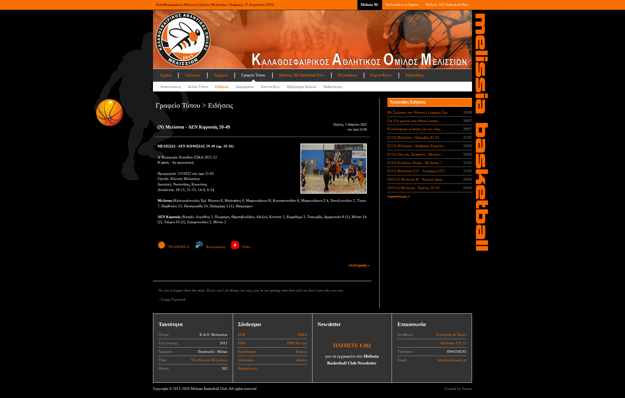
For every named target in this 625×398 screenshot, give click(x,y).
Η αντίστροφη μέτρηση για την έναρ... (415, 129)
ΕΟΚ (241, 334)
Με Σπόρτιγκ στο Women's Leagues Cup (417, 112)
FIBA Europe (297, 343)
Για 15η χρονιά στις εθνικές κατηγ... (414, 121)
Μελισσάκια (347, 75)
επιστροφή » (359, 265)
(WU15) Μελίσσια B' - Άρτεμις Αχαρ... (416, 179)
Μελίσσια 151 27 (453, 343)
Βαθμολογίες (333, 87)
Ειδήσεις (222, 87)
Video (246, 247)
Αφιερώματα (245, 87)
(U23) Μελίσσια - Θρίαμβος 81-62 (413, 137)
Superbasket (247, 351)
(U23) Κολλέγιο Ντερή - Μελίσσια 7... (416, 163)
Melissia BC (370, 5)
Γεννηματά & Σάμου (451, 334)
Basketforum (247, 368)
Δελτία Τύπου (198, 87)
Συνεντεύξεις (270, 87)
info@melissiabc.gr (452, 360)
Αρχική (165, 75)
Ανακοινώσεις (170, 87)
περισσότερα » (398, 196)
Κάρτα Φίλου (381, 75)
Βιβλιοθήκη (414, 75)
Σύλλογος (192, 75)
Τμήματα (221, 75)
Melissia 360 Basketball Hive (447, 5)
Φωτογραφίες (215, 247)
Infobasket (246, 360)
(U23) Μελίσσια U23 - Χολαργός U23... (417, 171)
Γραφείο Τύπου (253, 75)
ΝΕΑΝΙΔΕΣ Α (178, 247)
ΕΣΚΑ (302, 334)
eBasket (301, 360)
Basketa (301, 351)
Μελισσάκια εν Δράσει (402, 5)
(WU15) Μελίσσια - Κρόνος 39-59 (413, 188)
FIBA (242, 343)
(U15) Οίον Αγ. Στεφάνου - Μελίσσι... (415, 154)
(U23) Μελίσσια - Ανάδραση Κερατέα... (416, 146)
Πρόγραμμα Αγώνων (301, 87)
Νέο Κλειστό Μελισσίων (209, 360)
